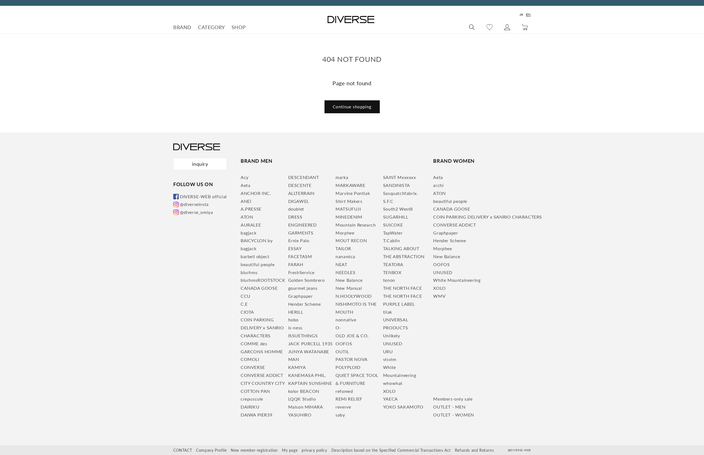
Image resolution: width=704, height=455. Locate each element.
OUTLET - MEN (449, 406)
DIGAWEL (298, 201)
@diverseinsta (194, 204)
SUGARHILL (395, 216)
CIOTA (247, 312)
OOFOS (344, 343)
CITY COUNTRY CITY (263, 383)
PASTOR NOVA (352, 359)
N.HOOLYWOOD (354, 296)
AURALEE (251, 224)
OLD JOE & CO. (352, 335)
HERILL (295, 312)
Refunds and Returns (474, 450)
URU (388, 351)
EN (528, 14)
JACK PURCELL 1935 (310, 343)
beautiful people (258, 264)
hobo (293, 319)
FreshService (301, 272)
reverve (343, 406)
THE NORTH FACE (402, 288)
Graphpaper (300, 296)
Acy (245, 177)
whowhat (393, 383)
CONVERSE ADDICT (262, 375)
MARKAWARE (350, 185)
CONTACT (182, 450)
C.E (244, 304)
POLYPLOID (348, 367)
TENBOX (392, 272)
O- (338, 327)
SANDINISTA (396, 185)
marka (342, 177)
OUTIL (342, 351)
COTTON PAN (255, 391)
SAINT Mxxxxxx (399, 177)
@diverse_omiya (196, 212)
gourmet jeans (303, 288)
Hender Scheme (304, 304)
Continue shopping (352, 106)
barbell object (255, 256)
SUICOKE (393, 224)
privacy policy (314, 450)
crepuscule (252, 398)
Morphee (345, 232)
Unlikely (391, 335)
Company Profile (211, 450)
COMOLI (250, 359)
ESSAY (295, 248)
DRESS (295, 216)
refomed (344, 391)
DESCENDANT (303, 177)
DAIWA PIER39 (256, 414)
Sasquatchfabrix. (400, 193)
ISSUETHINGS (303, 335)
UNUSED (392, 343)
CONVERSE (253, 367)
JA (521, 14)
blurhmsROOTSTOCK (263, 280)
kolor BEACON (303, 391)
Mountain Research (356, 224)
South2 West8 (398, 208)
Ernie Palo (298, 240)
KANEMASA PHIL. (307, 375)
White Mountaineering (456, 280)
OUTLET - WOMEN (453, 414)
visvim (389, 359)
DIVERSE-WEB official (203, 196)
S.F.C (388, 201)
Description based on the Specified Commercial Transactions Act (391, 450)
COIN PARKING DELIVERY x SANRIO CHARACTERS (262, 327)
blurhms (249, 272)
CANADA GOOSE (259, 288)
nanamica (345, 256)
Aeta (245, 185)
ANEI (246, 201)
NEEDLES (345, 272)
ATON (247, 216)
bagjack (248, 232)
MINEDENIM (349, 216)
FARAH (295, 264)
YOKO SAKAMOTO (403, 406)
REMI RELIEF (349, 398)
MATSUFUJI (348, 208)
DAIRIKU (250, 406)
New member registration (254, 450)
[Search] (472, 27)
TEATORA (393, 264)
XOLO (389, 391)
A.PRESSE (251, 208)
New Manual (349, 288)
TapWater (393, 232)
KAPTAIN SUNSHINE (310, 383)
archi (438, 185)
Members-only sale (452, 398)
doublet (296, 208)
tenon (389, 280)
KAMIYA (297, 367)
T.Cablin (391, 240)
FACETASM (300, 256)
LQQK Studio (302, 398)
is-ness (295, 327)
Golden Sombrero (306, 280)
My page (290, 450)
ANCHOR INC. (256, 193)
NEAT (341, 264)
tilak (387, 312)
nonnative (346, 319)
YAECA (390, 398)
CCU (246, 296)
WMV (439, 296)
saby (340, 414)
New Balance (349, 280)
